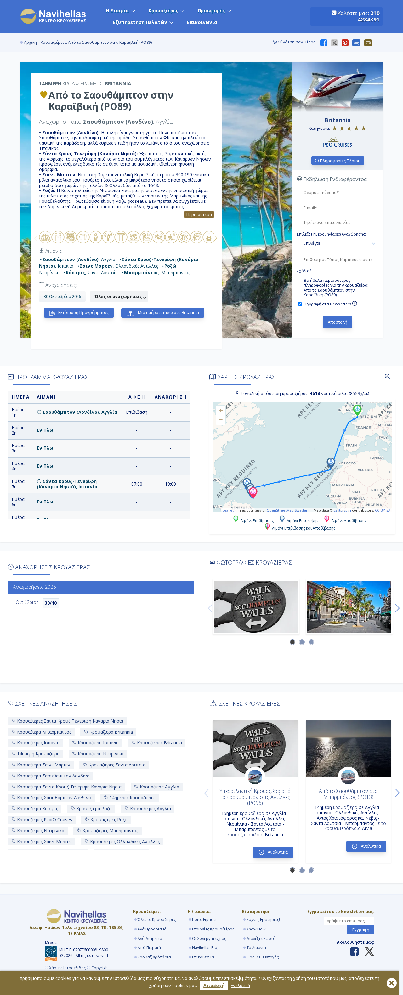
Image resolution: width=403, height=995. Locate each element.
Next (215, 238)
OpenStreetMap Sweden (287, 510)
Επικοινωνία (202, 22)
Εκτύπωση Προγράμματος (83, 312)
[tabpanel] (256, 607)
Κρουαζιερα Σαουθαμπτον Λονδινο (53, 776)
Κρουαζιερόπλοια (154, 957)
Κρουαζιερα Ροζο (93, 808)
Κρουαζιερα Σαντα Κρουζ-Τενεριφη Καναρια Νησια (69, 787)
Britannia (337, 120)
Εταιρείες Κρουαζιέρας (213, 929)
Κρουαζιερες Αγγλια (150, 808)
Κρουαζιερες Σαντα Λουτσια (116, 765)
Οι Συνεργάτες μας (209, 938)
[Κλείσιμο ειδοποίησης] (392, 983)
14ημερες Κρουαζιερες (131, 797)
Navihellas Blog (205, 947)
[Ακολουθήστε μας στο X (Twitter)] (367, 952)
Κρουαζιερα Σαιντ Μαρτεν (43, 765)
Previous (36, 238)
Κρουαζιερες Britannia (159, 743)
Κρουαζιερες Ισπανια (38, 743)
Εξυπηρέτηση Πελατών (140, 22)
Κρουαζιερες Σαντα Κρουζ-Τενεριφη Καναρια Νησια (69, 721)
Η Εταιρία (117, 11)
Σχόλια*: (305, 271)
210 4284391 (369, 16)
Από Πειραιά (149, 947)
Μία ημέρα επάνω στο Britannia (168, 312)
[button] (357, 410)
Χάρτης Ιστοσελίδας (67, 968)
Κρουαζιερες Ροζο (108, 819)
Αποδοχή (213, 985)
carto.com (342, 510)
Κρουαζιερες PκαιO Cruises (44, 819)
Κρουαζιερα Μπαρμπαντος (43, 732)
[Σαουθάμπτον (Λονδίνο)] (256, 606)
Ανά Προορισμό (152, 929)
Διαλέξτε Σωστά (261, 938)
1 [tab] (293, 642)
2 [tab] (302, 642)
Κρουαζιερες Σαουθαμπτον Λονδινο (53, 797)
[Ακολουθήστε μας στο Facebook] (354, 952)
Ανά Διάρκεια (150, 938)
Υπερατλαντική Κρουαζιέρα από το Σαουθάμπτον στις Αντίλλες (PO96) (255, 796)
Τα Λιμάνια (256, 947)
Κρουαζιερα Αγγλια (159, 787)
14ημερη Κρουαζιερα (38, 754)
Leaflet (228, 510)
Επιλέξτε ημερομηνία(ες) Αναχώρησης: (331, 234)
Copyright (100, 968)
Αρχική (30, 42)
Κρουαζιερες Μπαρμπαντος (109, 830)
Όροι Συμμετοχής (263, 957)
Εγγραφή (360, 929)
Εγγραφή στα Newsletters (328, 303)
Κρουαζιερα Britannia (110, 732)
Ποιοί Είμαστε (204, 919)
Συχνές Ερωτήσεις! (263, 919)
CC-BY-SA (382, 510)
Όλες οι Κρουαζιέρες (157, 919)
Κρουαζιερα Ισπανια (98, 743)
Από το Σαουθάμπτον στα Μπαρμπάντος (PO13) (348, 793)
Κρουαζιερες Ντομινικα (40, 830)
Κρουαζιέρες (163, 11)
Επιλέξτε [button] (312, 243)
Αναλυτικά (240, 985)
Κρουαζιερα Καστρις (37, 808)
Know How (256, 929)
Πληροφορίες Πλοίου (339, 160)
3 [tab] (312, 642)
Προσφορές (211, 11)
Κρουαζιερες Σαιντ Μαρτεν (44, 841)
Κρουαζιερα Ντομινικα (100, 754)
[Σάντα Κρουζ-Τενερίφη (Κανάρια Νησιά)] (349, 606)
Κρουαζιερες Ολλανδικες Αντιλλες (124, 841)
